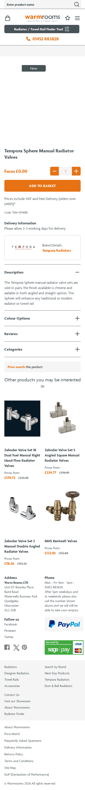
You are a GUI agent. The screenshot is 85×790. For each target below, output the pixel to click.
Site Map (10, 767)
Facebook (10, 624)
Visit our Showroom (17, 701)
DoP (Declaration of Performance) (26, 774)
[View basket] (7, 18)
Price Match (12, 734)
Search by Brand (55, 667)
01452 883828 (45, 38)
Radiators (10, 667)
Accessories (12, 686)
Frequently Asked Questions (22, 740)
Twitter (9, 637)
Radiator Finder (14, 714)
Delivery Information (18, 747)
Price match (16, 367)
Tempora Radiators (57, 679)
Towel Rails (11, 679)
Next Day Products (57, 673)
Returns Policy (13, 754)
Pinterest (10, 630)
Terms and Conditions (19, 761)
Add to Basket (42, 186)
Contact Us (11, 695)
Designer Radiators (16, 673)
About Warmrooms (17, 707)
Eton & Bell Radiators (58, 686)
